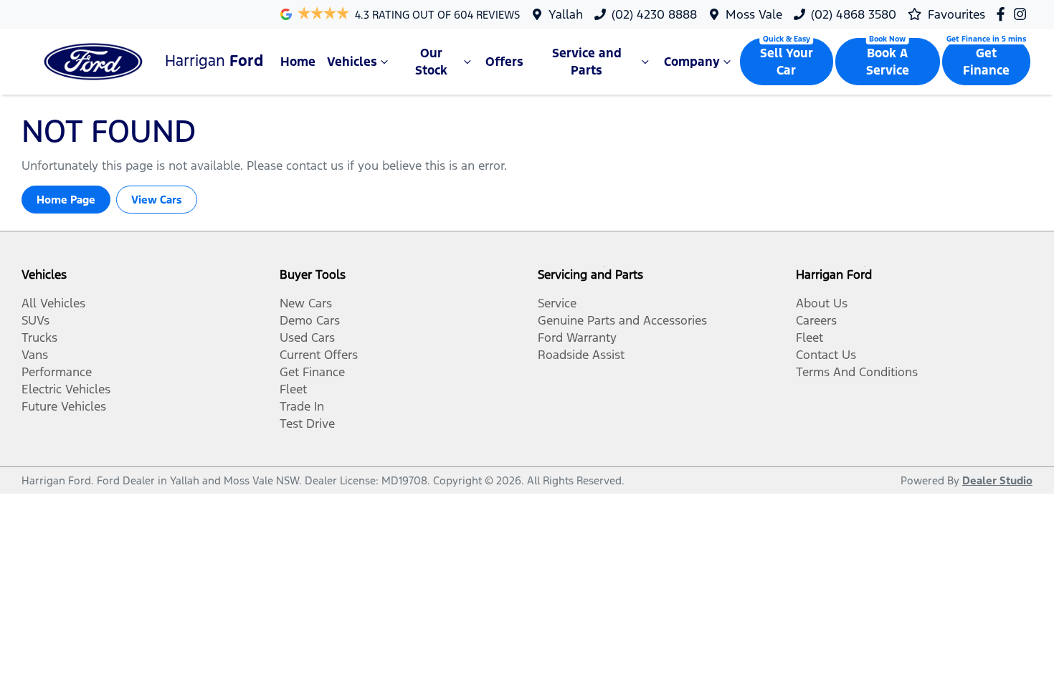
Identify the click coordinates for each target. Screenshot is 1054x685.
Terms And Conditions (857, 372)
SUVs (35, 320)
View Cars (156, 199)
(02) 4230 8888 (654, 14)
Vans (35, 355)
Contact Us (826, 355)
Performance (57, 372)
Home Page (66, 199)
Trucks (39, 337)
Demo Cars (310, 320)
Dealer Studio (997, 480)
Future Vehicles (64, 406)
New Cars (306, 303)
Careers (816, 320)
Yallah (566, 14)
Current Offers (319, 355)
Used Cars (307, 337)
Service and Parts (587, 61)
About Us (822, 303)
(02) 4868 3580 (853, 14)
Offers (504, 62)
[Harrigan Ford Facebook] (1003, 14)
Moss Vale (754, 14)
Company (692, 62)
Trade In (302, 406)
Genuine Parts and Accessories (622, 320)
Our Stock (431, 61)
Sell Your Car (786, 61)
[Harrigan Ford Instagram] (1022, 14)
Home (297, 62)
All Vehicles (53, 303)
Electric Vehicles (66, 389)
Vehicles (352, 62)
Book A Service (887, 61)
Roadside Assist (581, 355)
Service (557, 303)
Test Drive (307, 423)
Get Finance (986, 61)
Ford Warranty (577, 337)
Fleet (293, 389)
